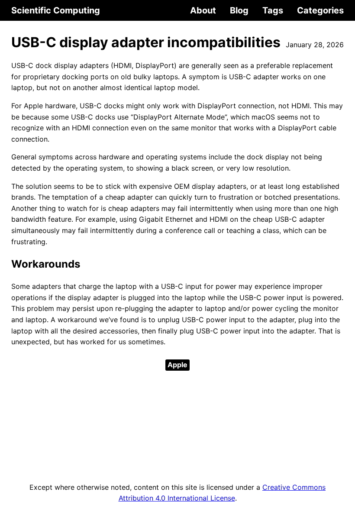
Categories (320, 10)
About (203, 10)
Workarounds (45, 264)
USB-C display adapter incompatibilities (146, 42)
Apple (177, 364)
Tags (272, 10)
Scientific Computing (55, 10)
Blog (239, 10)
